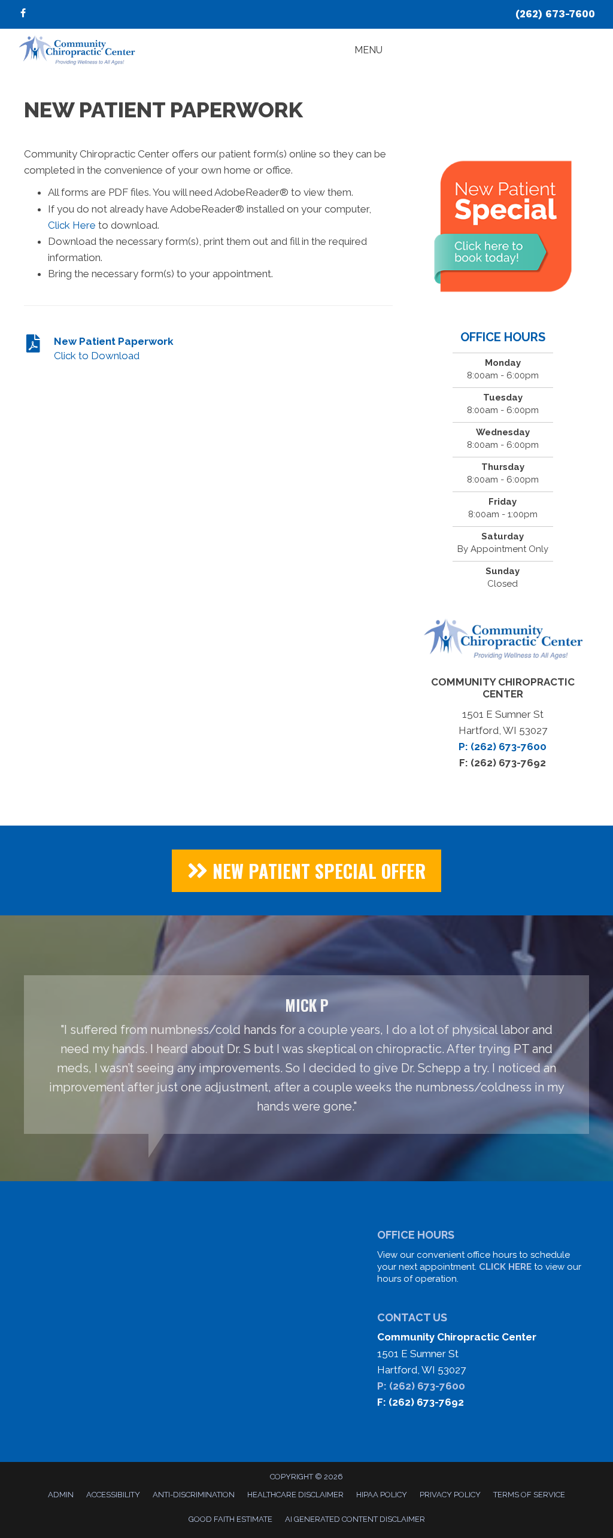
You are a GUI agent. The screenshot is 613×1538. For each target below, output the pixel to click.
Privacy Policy (450, 1494)
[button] (306, 871)
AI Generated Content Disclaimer (355, 1519)
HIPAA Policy (381, 1494)
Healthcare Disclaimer (295, 1494)
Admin (61, 1494)
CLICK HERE (505, 1266)
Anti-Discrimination (194, 1494)
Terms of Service (529, 1494)
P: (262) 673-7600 (421, 1386)
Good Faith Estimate (230, 1519)
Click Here (72, 225)
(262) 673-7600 (555, 14)
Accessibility (113, 1494)
